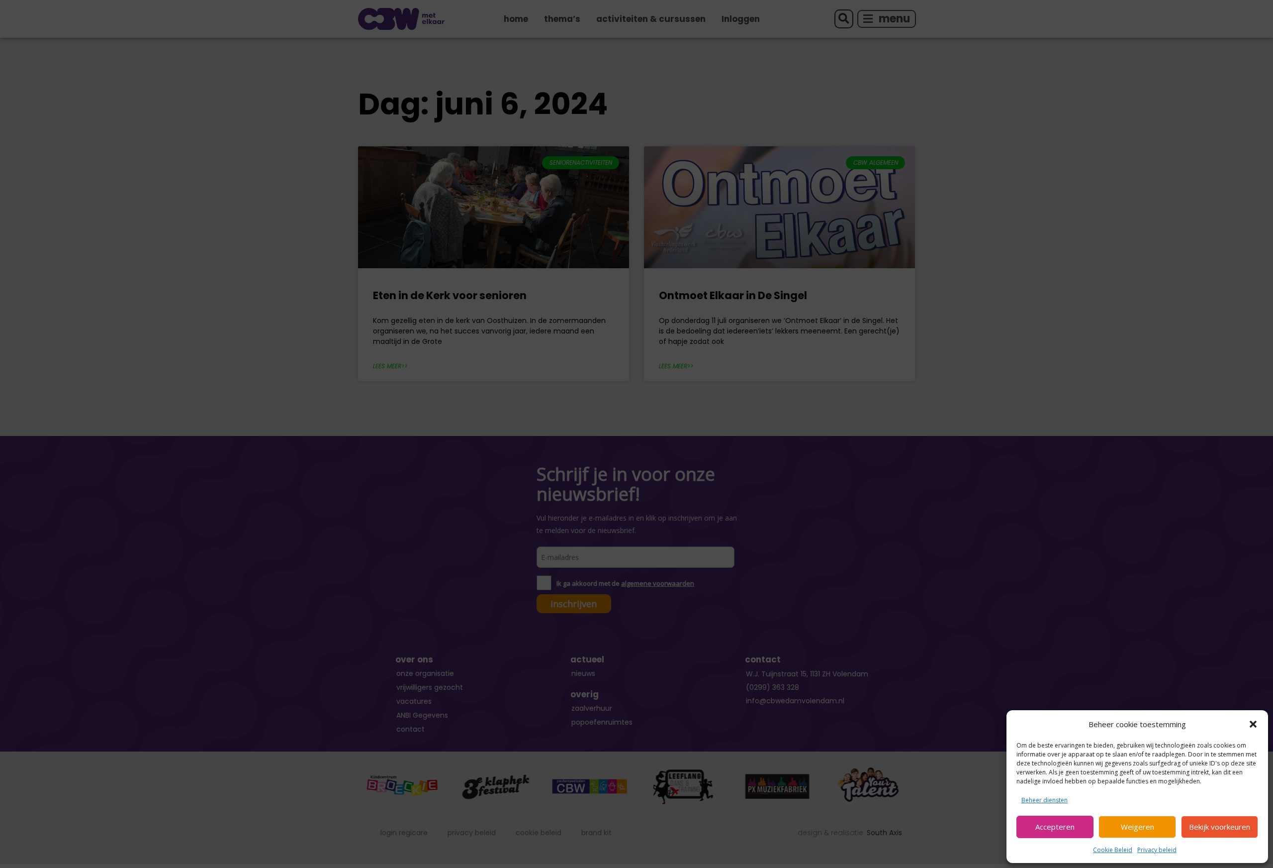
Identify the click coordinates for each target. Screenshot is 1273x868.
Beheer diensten (1044, 800)
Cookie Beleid (1112, 850)
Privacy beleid (1157, 850)
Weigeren (1137, 827)
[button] (1253, 724)
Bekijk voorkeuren (1219, 827)
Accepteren (1055, 827)
